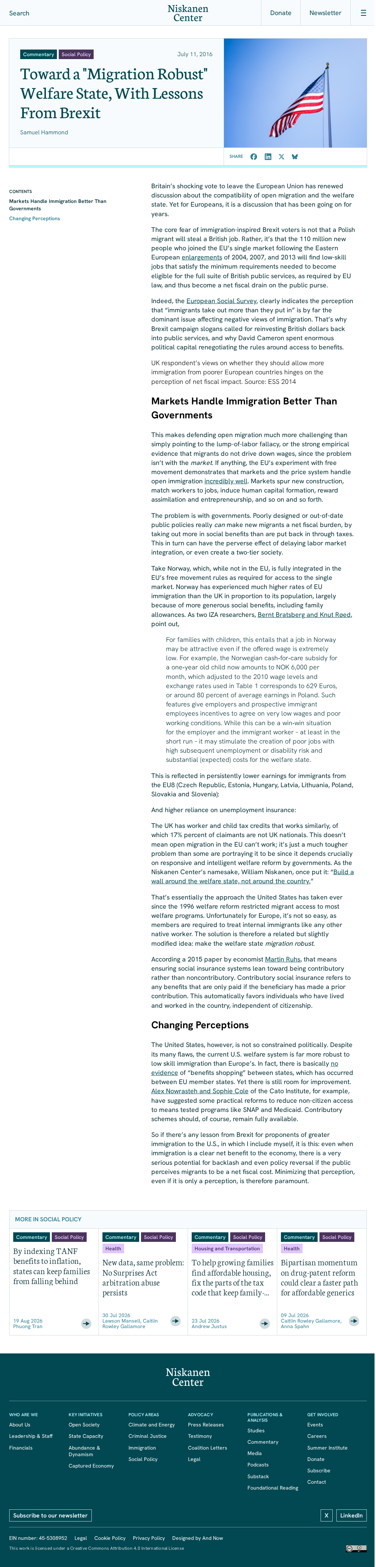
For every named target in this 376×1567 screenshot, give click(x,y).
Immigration (142, 1447)
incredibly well (226, 481)
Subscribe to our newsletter (50, 1515)
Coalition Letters (207, 1447)
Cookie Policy (110, 1538)
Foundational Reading (272, 1487)
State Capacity (86, 1436)
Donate (281, 12)
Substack (258, 1476)
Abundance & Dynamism (86, 1451)
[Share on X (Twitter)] (282, 156)
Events (315, 1424)
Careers (317, 1436)
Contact (316, 1482)
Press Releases (206, 1424)
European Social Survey (221, 301)
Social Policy (143, 1459)
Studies (256, 1430)
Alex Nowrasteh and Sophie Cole (200, 1091)
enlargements (202, 257)
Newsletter (325, 12)
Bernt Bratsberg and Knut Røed (304, 614)
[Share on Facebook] (253, 156)
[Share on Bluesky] (295, 156)
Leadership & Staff (31, 1436)
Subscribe (318, 1470)
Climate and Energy (152, 1424)
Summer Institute (327, 1447)
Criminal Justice (148, 1436)
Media (254, 1453)
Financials (21, 1447)
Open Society (84, 1424)
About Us (19, 1424)
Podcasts (258, 1464)
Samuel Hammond (44, 132)
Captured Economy (91, 1465)
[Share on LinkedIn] (268, 156)
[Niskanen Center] (188, 13)
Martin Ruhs (282, 959)
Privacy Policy (149, 1538)
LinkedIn (351, 1515)
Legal (194, 1459)
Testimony (200, 1436)
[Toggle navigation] (363, 13)
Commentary (262, 1442)
